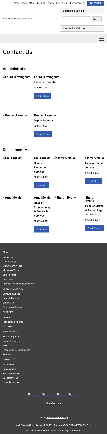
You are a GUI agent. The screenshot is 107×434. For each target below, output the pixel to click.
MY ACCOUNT (78, 3)
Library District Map (12, 266)
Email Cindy (93, 181)
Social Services (10, 378)
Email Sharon (94, 228)
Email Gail (41, 185)
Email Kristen (43, 134)
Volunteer (7, 326)
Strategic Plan (9, 274)
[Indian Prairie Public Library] (23, 19)
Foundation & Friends (13, 322)
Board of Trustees (11, 341)
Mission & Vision (11, 270)
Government (8, 364)
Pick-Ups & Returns (12, 307)
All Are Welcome (53, 403)
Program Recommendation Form (18, 283)
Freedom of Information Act (16, 350)
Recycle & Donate (11, 373)
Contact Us (8, 257)
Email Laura (42, 95)
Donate (6, 317)
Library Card (8, 302)
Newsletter (8, 279)
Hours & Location (11, 298)
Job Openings (9, 261)
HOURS (42, 3)
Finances (7, 345)
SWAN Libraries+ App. (57, 417)
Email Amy (41, 229)
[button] (82, 11)
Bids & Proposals (11, 336)
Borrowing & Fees (11, 294)
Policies (7, 354)
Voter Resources (11, 382)
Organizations (9, 369)
